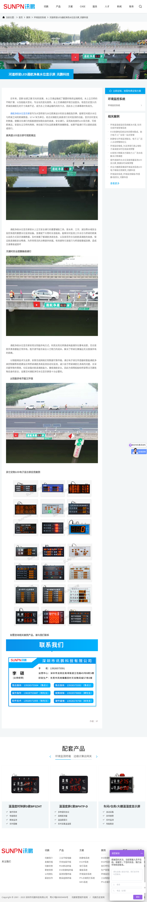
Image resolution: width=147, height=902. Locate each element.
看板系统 (83, 870)
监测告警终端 (65, 874)
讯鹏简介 (49, 857)
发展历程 (49, 861)
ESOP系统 (83, 861)
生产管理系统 (107, 870)
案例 (28, 17)
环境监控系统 (40, 17)
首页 (21, 17)
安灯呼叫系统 (107, 865)
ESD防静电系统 (108, 857)
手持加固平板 (65, 861)
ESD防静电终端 (66, 870)
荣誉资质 (49, 870)
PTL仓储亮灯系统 (87, 878)
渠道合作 (49, 878)
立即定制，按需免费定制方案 (127, 90)
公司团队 (49, 874)
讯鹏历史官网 (98, 897)
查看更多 (114, 183)
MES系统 (83, 882)
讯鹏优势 (49, 865)
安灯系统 (83, 865)
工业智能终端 (107, 878)
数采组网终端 (65, 878)
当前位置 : (10, 17)
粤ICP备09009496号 (59, 897)
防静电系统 (84, 857)
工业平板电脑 (65, 857)
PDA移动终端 (65, 865)
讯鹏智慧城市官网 (80, 897)
